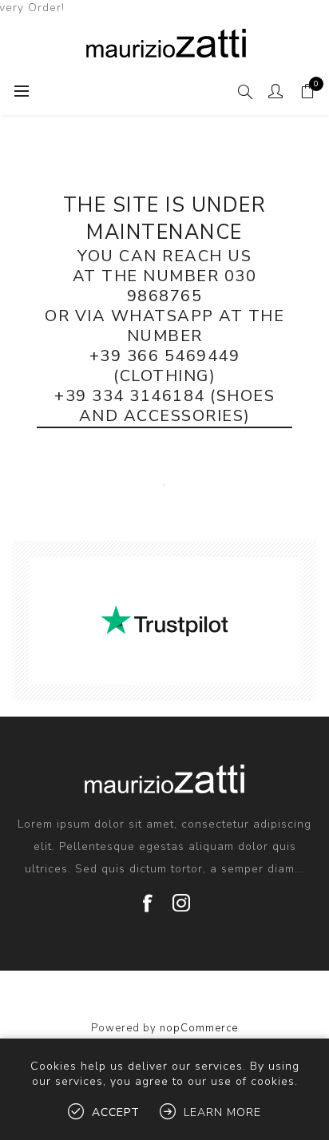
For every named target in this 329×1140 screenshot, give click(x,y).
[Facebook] (148, 897)
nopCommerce (199, 1028)
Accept (116, 1112)
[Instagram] (181, 897)
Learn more (222, 1112)
